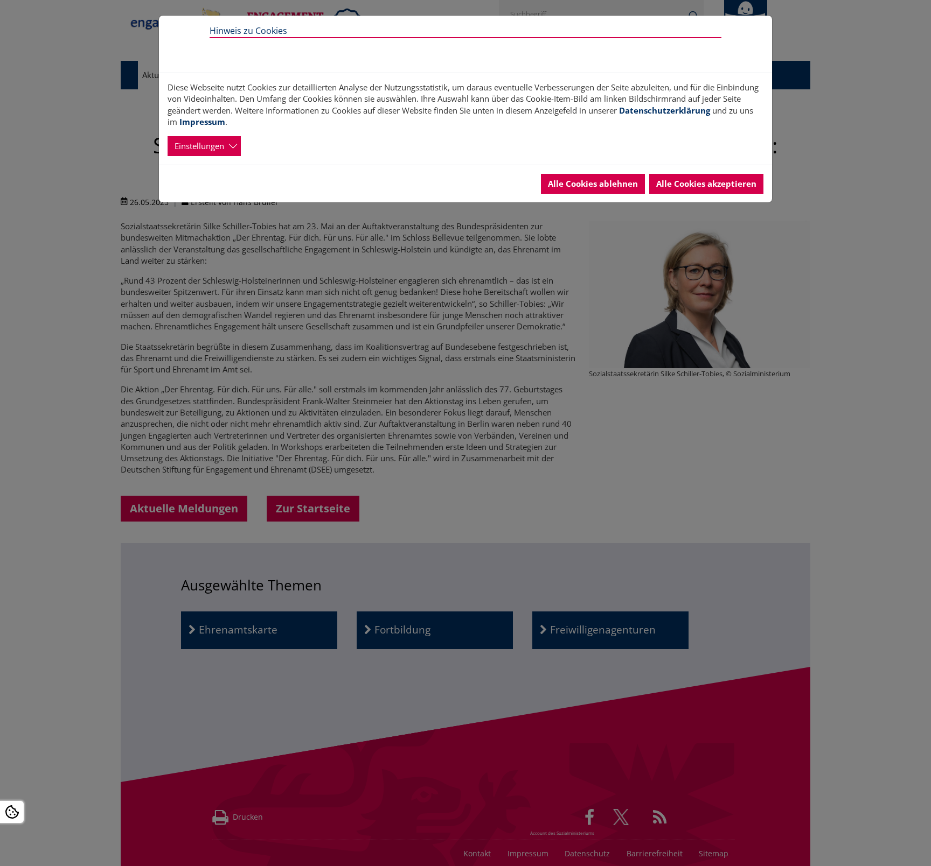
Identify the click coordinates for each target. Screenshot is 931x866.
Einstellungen (199, 145)
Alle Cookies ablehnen (593, 183)
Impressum (202, 121)
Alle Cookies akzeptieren (706, 183)
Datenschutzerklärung (664, 110)
